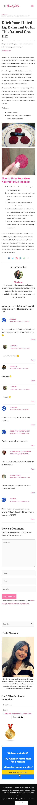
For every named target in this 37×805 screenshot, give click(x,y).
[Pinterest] (16, 258)
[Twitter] (13, 258)
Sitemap (33, 798)
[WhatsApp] (24, 258)
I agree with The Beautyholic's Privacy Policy (17, 713)
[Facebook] (9, 258)
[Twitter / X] (28, 258)
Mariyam (14, 346)
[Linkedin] (20, 258)
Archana (13, 319)
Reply (33, 339)
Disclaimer (27, 798)
